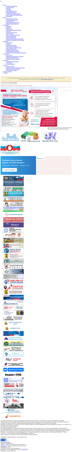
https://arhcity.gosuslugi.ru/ (47, 79)
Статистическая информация (13, 13)
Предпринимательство (11, 32)
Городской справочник (11, 6)
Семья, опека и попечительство (13, 47)
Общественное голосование (13, 69)
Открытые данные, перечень (13, 59)
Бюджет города (9, 33)
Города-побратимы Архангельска (14, 15)
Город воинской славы (11, 11)
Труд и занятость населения (12, 35)
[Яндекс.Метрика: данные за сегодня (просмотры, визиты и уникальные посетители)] (5, 442)
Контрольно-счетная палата (12, 22)
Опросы (5, 65)
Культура (8, 44)
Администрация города (12, 20)
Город (4, 5)
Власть (5, 17)
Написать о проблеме (9, 170)
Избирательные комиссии (12, 23)
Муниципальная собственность (13, 30)
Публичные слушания (11, 70)
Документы (6, 54)
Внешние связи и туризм (12, 50)
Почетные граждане (11, 12)
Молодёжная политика (11, 46)
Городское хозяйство (11, 36)
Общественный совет (11, 49)
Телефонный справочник (12, 61)
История (8, 8)
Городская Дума (10, 21)
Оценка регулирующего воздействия (15, 40)
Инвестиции (9, 28)
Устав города (9, 55)
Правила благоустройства (12, 57)
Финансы (8, 27)
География (8, 10)
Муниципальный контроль (12, 51)
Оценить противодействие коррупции (15, 67)
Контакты (5, 60)
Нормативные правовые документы (14, 56)
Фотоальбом (9, 16)
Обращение (3, 445)
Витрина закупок (7, 71)
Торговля (8, 31)
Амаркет (5, 72)
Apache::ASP (25, 449)
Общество (5, 41)
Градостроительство (11, 37)
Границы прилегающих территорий (14, 38)
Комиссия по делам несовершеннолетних (16, 52)
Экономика (6, 25)
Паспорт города (10, 7)
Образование (9, 42)
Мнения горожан (10, 66)
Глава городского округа (12, 18)
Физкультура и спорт (11, 45)
